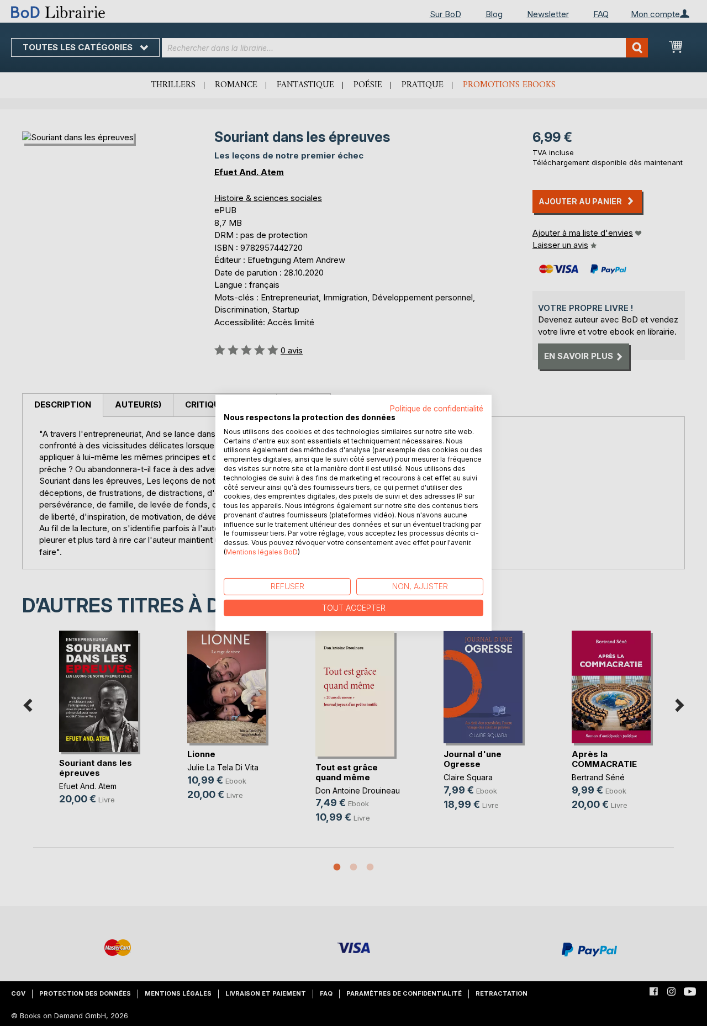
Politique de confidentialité (436, 408)
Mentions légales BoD (262, 552)
